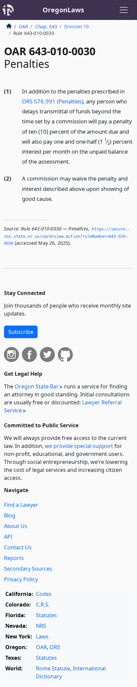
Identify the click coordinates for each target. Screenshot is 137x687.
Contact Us (18, 547)
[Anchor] (73, 161)
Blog (9, 515)
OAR (23, 26)
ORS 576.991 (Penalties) (52, 101)
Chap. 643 (46, 26)
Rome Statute (53, 668)
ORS (55, 647)
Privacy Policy (21, 579)
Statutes (46, 615)
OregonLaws (63, 9)
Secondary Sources (28, 568)
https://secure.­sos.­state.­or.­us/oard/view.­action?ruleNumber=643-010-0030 (67, 236)
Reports (14, 558)
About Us (15, 526)
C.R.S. (43, 604)
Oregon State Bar (37, 386)
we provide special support (79, 446)
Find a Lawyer (21, 504)
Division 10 (76, 26)
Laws (42, 636)
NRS (41, 625)
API (8, 536)
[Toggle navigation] (123, 10)
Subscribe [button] (20, 332)
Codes (44, 594)
